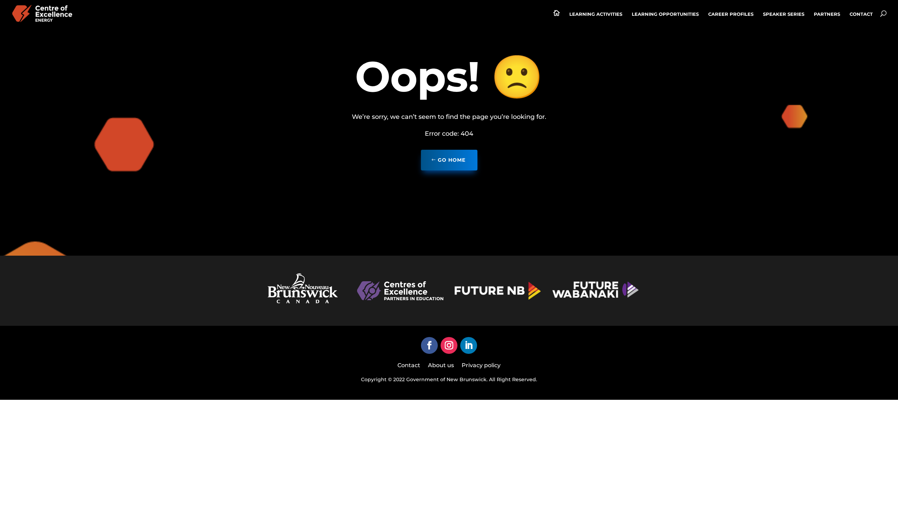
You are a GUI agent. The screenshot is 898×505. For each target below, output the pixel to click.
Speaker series (783, 14)
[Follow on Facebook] (429, 345)
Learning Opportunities (665, 14)
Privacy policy (481, 366)
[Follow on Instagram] (449, 345)
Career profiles (730, 14)
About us (441, 366)
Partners (827, 14)
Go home (451, 160)
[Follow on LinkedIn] (468, 345)
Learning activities (595, 14)
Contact (861, 14)
